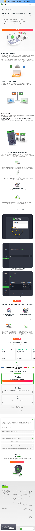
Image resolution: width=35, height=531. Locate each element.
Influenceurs (25, 491)
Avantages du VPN (15, 495)
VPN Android (20, 495)
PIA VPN (14, 485)
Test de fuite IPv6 (25, 509)
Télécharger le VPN (14, 499)
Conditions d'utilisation (10, 480)
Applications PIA (20, 486)
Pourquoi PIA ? (15, 491)
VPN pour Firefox (19, 500)
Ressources (25, 497)
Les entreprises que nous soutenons (30, 492)
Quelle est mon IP (24, 500)
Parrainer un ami (25, 488)
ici (33, 345)
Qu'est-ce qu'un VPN (14, 488)
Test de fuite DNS (25, 503)
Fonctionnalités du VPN (6, 9)
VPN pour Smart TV (19, 503)
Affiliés (24, 490)
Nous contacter (30, 507)
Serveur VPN (14, 497)
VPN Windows (19, 489)
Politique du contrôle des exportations (31, 521)
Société (30, 485)
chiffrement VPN (12, 426)
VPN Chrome (20, 498)
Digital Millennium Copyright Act (31, 517)
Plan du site (30, 495)
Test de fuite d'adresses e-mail (25, 505)
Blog (13, 502)
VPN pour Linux (19, 493)
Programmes (25, 485)
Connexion (14, 503)
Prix (13, 492)
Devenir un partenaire (25, 494)
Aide (29, 502)
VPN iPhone (20, 497)
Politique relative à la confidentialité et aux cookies (31, 513)
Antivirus (14, 501)
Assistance (30, 505)
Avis (29, 496)
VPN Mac (19, 491)
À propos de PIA (30, 488)
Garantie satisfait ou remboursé (30, 499)
